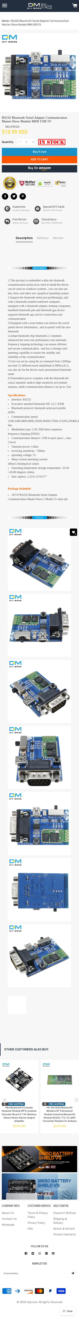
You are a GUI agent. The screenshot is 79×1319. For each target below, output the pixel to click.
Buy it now (39, 151)
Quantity (7, 142)
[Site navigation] (4, 6)
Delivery (43, 238)
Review (58, 238)
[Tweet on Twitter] (14, 196)
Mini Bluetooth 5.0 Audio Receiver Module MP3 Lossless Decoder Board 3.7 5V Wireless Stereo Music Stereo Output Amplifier (19, 1114)
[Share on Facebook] (5, 196)
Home (5, 21)
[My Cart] (74, 6)
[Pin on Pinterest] (22, 196)
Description (24, 238)
